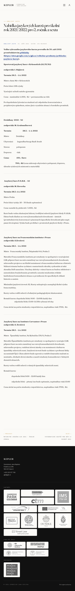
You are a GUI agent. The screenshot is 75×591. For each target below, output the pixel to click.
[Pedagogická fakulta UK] (37, 553)
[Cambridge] (37, 493)
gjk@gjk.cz (7, 475)
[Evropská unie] (54, 508)
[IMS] (63, 497)
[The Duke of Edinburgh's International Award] (20, 508)
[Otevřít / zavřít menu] (64, 5)
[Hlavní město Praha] (12, 569)
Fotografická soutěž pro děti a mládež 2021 (58, 436)
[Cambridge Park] (12, 497)
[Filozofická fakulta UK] (15, 545)
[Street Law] (20, 532)
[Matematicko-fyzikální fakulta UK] (37, 545)
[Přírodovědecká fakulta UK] (15, 553)
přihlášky (24, 52)
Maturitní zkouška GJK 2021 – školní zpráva (19, 436)
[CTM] (37, 501)
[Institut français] (12, 520)
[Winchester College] (63, 520)
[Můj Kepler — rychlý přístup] (69, 5)
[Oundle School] (46, 520)
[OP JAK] (29, 520)
